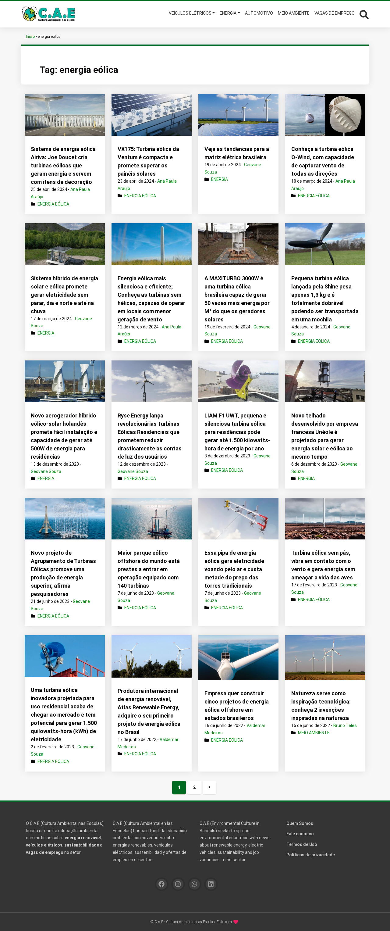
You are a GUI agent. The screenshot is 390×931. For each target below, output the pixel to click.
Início (30, 36)
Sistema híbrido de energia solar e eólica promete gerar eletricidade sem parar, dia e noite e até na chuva (64, 294)
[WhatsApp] (194, 884)
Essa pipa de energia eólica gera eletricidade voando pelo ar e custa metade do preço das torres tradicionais (234, 569)
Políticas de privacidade (310, 854)
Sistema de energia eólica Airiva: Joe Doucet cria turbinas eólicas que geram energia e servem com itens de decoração (63, 165)
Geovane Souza (46, 471)
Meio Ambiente (314, 732)
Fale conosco (300, 833)
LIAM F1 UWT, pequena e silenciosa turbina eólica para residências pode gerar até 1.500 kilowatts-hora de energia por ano (237, 432)
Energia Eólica (53, 204)
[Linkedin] (211, 884)
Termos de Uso (301, 844)
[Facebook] (161, 884)
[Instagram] (178, 884)
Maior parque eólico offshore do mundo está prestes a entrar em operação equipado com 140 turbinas (149, 569)
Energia (219, 179)
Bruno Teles (345, 725)
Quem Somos (299, 823)
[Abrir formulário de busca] (364, 14)
